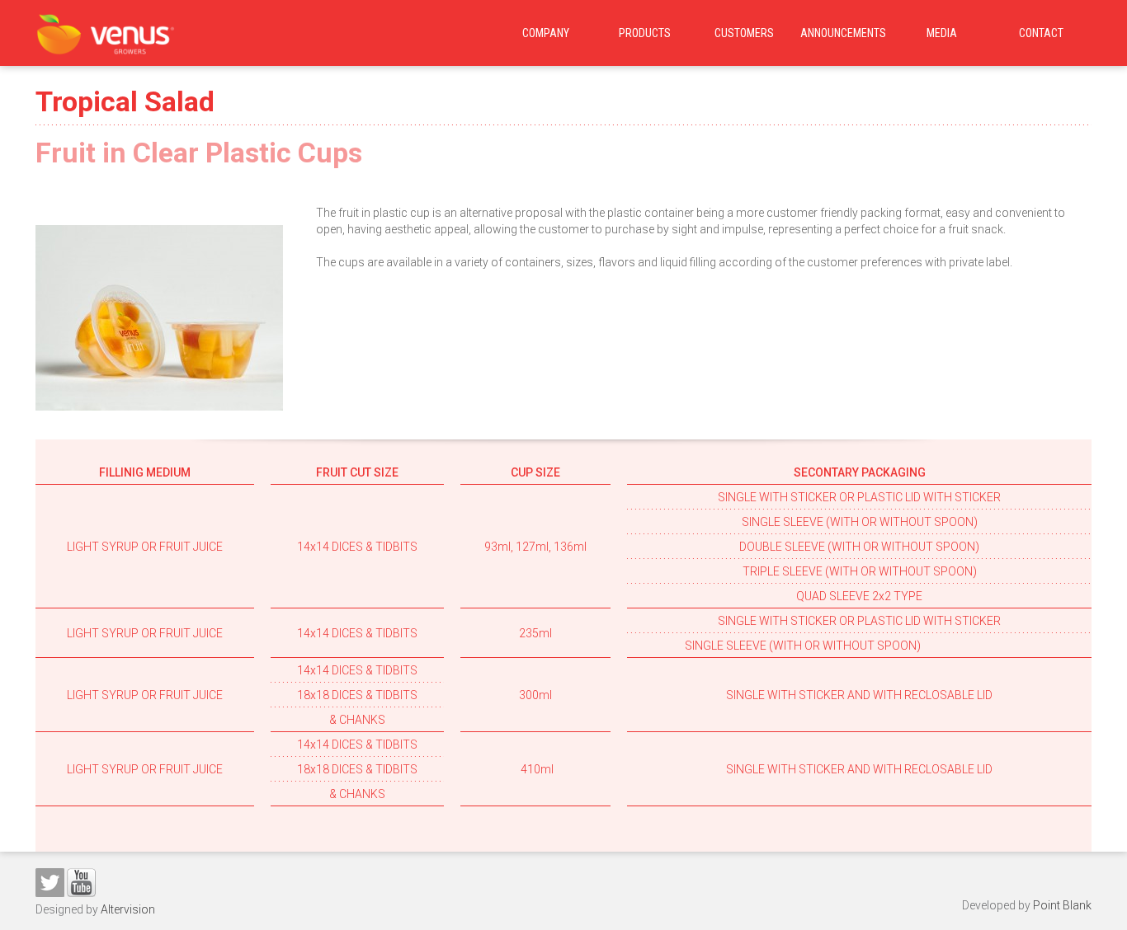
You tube (81, 882)
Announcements (843, 33)
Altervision (128, 909)
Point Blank (1062, 905)
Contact (1041, 33)
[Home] (105, 30)
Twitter (49, 882)
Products (645, 33)
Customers (744, 33)
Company (545, 33)
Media (942, 33)
